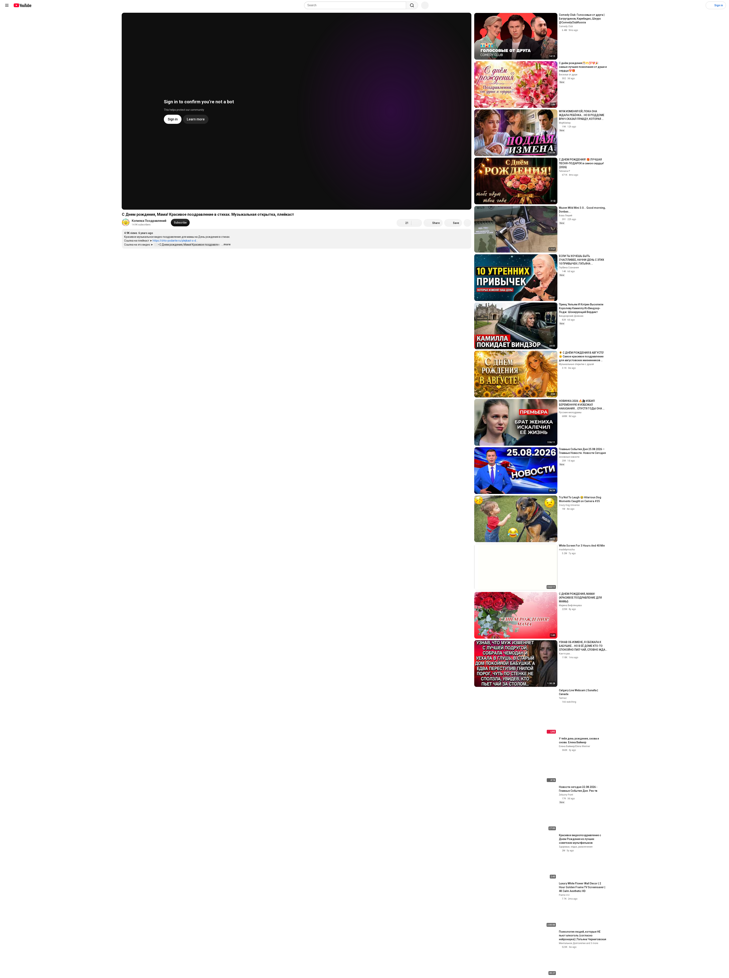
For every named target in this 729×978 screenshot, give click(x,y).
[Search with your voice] (425, 5)
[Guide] (7, 5)
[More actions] (467, 223)
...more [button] (225, 244)
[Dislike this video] (416, 223)
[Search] (412, 5)
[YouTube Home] (22, 5)
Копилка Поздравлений (149, 221)
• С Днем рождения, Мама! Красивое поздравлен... (190, 244)
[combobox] (356, 5)
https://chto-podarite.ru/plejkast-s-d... (175, 240)
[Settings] (700, 5)
